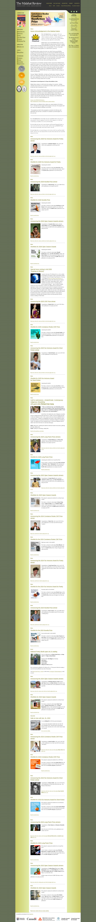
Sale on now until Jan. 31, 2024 (40, 718)
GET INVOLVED (20, 55)
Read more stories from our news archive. (39, 910)
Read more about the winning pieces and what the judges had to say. (43, 882)
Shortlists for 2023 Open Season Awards (43, 888)
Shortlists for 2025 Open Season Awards (43, 495)
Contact (58, 5)
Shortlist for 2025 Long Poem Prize (41, 457)
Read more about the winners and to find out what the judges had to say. (43, 691)
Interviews (20, 33)
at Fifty (74, 38)
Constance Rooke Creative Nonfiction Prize (74, 19)
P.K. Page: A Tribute (74, 45)
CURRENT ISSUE (20, 12)
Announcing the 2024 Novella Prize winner (43, 608)
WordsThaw (20, 52)
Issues (19, 35)
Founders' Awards (76, 5)
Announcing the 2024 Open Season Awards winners (46, 679)
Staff (54, 5)
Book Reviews (21, 31)
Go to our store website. (45, 730)
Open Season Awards (74, 22)
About (50, 5)
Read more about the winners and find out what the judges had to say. (43, 240)
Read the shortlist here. (34, 176)
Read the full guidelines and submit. (37, 431)
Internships (20, 62)
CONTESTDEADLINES (74, 15)
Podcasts (20, 39)
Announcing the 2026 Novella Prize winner (43, 182)
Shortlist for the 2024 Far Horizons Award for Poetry (46, 586)
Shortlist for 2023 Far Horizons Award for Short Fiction (47, 799)
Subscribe (32, 715)
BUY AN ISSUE (56, 3)
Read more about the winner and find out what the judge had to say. (43, 156)
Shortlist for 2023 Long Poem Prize (41, 843)
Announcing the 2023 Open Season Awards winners (46, 865)
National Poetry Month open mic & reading (43, 651)
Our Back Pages (21, 37)
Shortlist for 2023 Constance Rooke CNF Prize (45, 757)
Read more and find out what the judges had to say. (39, 624)
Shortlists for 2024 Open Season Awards (43, 697)
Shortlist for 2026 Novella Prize (40, 200)
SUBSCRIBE (49, 3)
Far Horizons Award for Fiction (74, 29)
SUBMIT (71, 3)
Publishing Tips (21, 41)
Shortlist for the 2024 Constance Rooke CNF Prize (46, 539)
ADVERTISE (64, 3)
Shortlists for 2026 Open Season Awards (43, 246)
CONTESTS (77, 3)
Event (31, 649)
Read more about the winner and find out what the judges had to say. (43, 194)
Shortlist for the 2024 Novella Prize (41, 630)
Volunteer (20, 58)
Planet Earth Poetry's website (38, 671)
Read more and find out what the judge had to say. (39, 533)
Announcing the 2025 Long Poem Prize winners (45, 437)
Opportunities (21, 63)
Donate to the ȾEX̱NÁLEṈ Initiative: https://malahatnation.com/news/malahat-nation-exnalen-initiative (42, 100)
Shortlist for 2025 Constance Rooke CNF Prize (45, 327)
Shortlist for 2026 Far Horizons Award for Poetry (45, 162)
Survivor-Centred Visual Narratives (55, 278)
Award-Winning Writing (66, 5)
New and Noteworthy (74, 33)
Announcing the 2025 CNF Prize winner (42, 301)
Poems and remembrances (74, 46)
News (31, 136)
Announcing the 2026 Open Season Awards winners (46, 221)
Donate (19, 60)
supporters (31, 914)
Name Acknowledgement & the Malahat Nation (45, 31)
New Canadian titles (74, 35)
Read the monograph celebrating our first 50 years (74, 41)
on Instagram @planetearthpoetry (55, 671)
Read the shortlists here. (34, 263)
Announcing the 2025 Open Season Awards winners (46, 475)
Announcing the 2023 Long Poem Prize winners (45, 822)
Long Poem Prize (74, 25)
